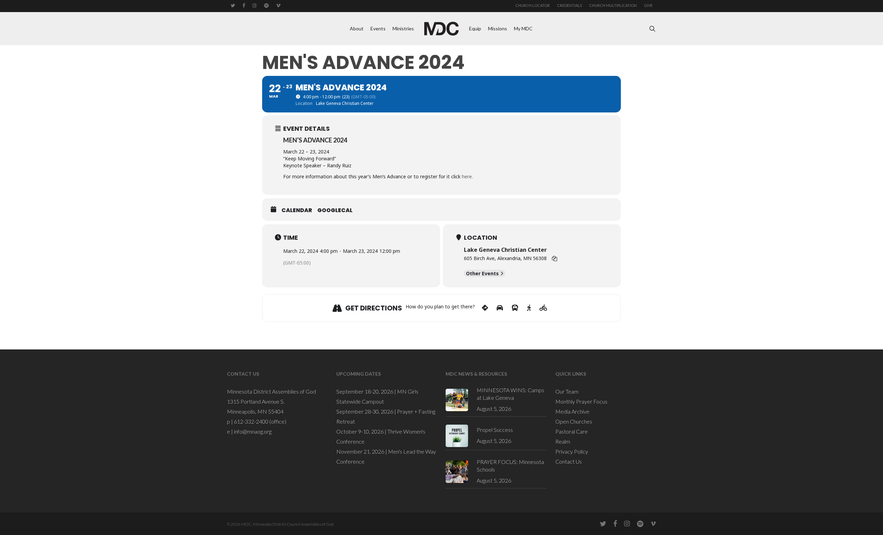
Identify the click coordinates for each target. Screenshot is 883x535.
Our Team (566, 391)
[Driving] (499, 308)
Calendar (296, 210)
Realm (562, 441)
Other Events (482, 273)
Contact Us (568, 461)
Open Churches (573, 421)
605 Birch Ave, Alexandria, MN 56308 (505, 258)
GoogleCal (335, 210)
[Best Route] (485, 308)
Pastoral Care (571, 431)
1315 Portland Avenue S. (256, 401)
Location (480, 238)
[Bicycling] (543, 308)
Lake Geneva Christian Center (505, 250)
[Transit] (515, 308)
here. (467, 176)
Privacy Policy (571, 451)
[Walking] (529, 308)
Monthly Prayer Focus (581, 401)
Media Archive (572, 411)
